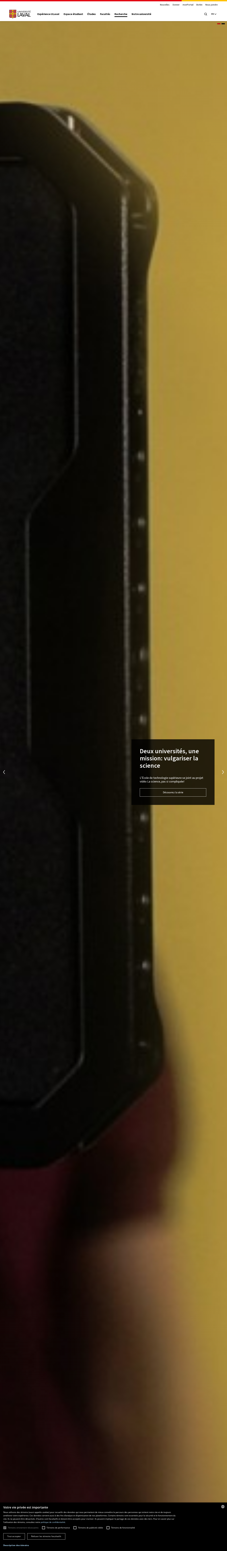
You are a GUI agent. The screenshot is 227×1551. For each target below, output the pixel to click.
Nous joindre (211, 4)
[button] (16, 1545)
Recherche (120, 14)
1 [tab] (219, 23)
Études (91, 14)
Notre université (141, 14)
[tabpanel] (113, 772)
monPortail (188, 4)
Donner (176, 4)
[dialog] (113, 1527)
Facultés (105, 14)
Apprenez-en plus (54, 788)
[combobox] (223, 1506)
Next (223, 772)
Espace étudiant (73, 14)
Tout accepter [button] (14, 1536)
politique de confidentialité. (53, 1522)
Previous (4, 772)
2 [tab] (223, 23)
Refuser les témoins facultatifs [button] (46, 1536)
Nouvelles (165, 4)
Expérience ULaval (48, 14)
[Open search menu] (206, 14)
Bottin (199, 4)
